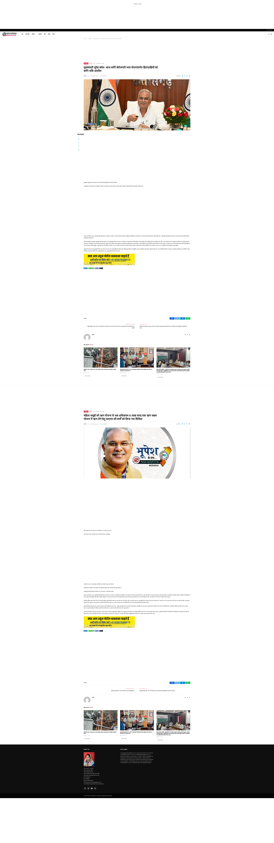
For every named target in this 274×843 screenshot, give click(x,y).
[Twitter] (78, 142)
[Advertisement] (137, 17)
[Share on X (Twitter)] (185, 76)
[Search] (271, 34)
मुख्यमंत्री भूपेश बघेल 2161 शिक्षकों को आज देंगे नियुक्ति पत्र (123, 690)
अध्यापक (40, 34)
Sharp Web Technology (107, 795)
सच (94, 63)
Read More (87, 375)
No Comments (104, 424)
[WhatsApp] (78, 146)
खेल (45, 34)
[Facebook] (78, 139)
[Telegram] (78, 149)
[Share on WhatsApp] (187, 76)
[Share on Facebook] (182, 76)
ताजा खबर (27, 34)
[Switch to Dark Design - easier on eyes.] (269, 34)
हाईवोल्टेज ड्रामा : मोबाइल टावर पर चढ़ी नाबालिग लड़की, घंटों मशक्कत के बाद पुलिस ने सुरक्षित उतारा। (100, 370)
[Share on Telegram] (189, 76)
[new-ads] (109, 264)
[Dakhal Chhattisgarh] (10, 34)
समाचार (33, 34)
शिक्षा (53, 34)
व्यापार (49, 34)
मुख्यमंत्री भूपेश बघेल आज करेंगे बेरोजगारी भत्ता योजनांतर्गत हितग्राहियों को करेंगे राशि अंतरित (157, 690)
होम (22, 34)
